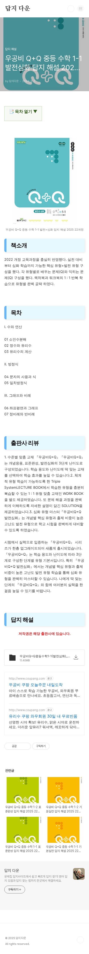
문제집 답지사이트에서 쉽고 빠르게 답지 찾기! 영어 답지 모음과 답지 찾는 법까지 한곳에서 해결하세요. (35, 878)
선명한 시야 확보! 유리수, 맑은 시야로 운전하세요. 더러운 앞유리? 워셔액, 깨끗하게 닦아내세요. (44, 724)
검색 (71, 8)
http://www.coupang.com (27, 678)
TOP (80, 939)
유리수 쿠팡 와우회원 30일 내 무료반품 (43, 716)
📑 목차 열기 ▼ (23, 111)
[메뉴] (80, 8)
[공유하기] (20, 746)
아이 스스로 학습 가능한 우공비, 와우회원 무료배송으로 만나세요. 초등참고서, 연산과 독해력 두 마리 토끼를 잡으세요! (43, 693)
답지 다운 (17, 9)
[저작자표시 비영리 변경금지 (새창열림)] (55, 746)
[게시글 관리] (26, 746)
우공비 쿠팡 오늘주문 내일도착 (36, 684)
